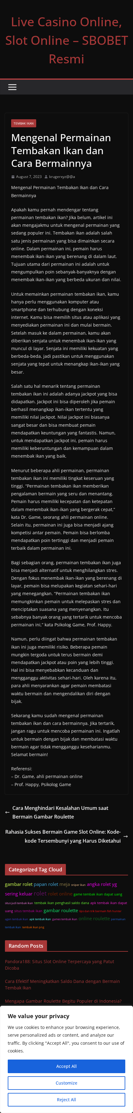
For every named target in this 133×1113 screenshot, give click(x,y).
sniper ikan (78, 885)
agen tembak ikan (16, 919)
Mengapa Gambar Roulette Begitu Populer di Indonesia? (63, 1001)
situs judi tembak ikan (19, 903)
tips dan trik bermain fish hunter (100, 911)
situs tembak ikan (28, 910)
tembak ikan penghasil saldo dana (61, 902)
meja (64, 884)
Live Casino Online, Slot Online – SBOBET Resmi (66, 40)
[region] (66, 1059)
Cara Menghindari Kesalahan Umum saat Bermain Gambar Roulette (60, 812)
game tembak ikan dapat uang (98, 894)
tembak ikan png (33, 927)
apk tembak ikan (40, 919)
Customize (66, 1083)
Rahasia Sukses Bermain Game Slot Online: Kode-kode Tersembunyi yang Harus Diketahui (63, 836)
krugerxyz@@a (62, 176)
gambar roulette (61, 910)
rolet (40, 893)
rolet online (60, 894)
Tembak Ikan (24, 123)
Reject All (66, 1099)
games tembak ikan (64, 919)
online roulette (94, 918)
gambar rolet (18, 884)
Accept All (66, 1066)
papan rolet (46, 884)
